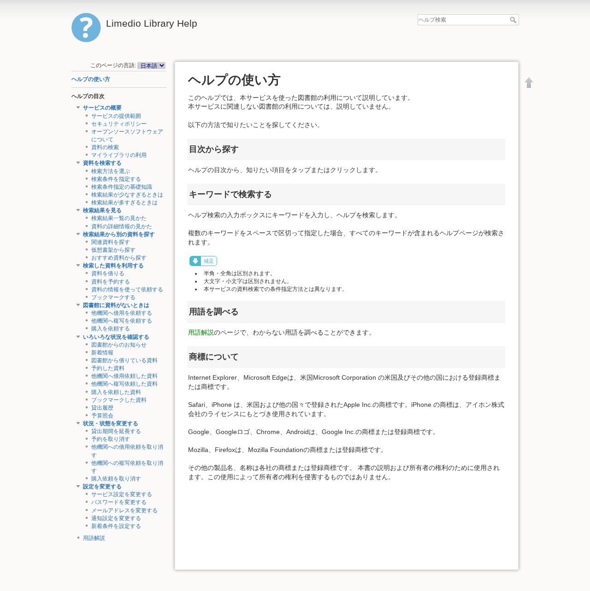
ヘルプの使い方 (90, 79)
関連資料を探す (110, 242)
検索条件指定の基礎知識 (121, 187)
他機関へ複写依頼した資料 (124, 384)
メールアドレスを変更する (124, 510)
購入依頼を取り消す (116, 478)
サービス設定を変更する (121, 494)
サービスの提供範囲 (116, 116)
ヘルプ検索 (514, 20)
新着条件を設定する (116, 526)
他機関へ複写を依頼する (121, 321)
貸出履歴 (102, 408)
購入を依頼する (110, 328)
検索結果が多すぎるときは (124, 202)
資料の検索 (105, 147)
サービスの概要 (102, 107)
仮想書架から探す (113, 250)
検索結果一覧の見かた (119, 218)
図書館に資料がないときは (116, 305)
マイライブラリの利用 (119, 155)
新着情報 (102, 352)
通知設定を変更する (116, 518)
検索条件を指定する (116, 179)
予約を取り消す (110, 439)
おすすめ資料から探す (119, 258)
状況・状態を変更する (110, 423)
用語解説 (94, 538)
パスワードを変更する (119, 502)
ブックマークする (113, 297)
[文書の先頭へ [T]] (529, 82)
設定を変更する (102, 486)
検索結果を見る (102, 210)
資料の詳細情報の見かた (121, 226)
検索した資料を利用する (113, 265)
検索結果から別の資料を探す (119, 234)
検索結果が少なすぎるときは (127, 194)
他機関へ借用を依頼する (121, 313)
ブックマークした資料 (119, 400)
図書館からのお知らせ (119, 345)
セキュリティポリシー (119, 124)
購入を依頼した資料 (116, 392)
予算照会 (102, 415)
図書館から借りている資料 (124, 360)
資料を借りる (107, 273)
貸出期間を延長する (116, 431)
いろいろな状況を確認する (116, 337)
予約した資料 (107, 368)
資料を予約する (110, 281)
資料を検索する (102, 163)
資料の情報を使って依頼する (127, 289)
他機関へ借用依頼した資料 (124, 376)
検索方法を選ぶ (110, 171)
